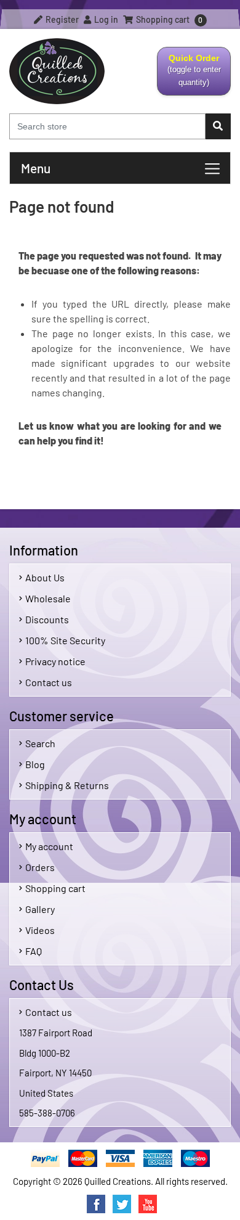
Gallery (40, 909)
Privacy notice (55, 661)
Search (40, 743)
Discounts (47, 619)
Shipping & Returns (67, 785)
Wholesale (48, 598)
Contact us (48, 682)
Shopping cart (55, 888)
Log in (105, 19)
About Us (45, 577)
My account (49, 846)
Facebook (96, 1204)
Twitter (122, 1204)
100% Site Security (65, 640)
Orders (40, 867)
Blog (35, 764)
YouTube (148, 1204)
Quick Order (189, 74)
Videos (40, 930)
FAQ (33, 951)
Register (61, 19)
